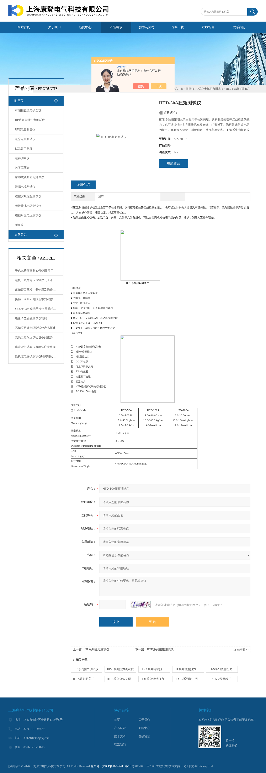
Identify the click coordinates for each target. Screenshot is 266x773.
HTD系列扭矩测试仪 (160, 649)
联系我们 (239, 27)
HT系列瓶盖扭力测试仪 (189, 669)
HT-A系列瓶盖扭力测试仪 (87, 678)
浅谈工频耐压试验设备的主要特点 (37, 337)
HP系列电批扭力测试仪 (30, 120)
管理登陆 (162, 766)
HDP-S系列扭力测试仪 (189, 678)
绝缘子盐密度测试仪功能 (31, 318)
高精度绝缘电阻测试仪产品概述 (35, 327)
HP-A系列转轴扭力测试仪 (155, 669)
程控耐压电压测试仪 (28, 215)
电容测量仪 (22, 158)
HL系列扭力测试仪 (97, 649)
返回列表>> (241, 649)
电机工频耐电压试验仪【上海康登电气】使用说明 (39, 280)
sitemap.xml (205, 766)
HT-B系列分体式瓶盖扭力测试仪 (121, 678)
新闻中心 (85, 27)
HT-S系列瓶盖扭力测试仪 (223, 669)
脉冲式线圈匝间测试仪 (29, 177)
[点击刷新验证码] (140, 604)
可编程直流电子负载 (28, 110)
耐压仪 (19, 100)
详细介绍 (83, 184)
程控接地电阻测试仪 (28, 205)
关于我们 (54, 27)
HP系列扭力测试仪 (86, 669)
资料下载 (177, 27)
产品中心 (177, 88)
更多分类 (20, 234)
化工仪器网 (190, 766)
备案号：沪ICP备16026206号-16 (111, 766)
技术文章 (120, 736)
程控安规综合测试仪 (28, 196)
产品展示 (116, 27)
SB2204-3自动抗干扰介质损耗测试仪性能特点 (39, 308)
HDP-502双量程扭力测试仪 (223, 678)
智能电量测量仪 (25, 129)
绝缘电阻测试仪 (25, 139)
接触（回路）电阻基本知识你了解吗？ (39, 299)
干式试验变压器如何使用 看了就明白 (38, 270)
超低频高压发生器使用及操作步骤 (37, 289)
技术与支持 (147, 27)
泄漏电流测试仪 (25, 186)
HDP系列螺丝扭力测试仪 (155, 678)
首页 (117, 719)
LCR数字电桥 (23, 148)
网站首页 (23, 27)
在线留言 (208, 27)
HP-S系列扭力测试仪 (120, 669)
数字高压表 (22, 167)
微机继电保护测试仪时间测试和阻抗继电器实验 (39, 356)
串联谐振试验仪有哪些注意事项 (35, 347)
